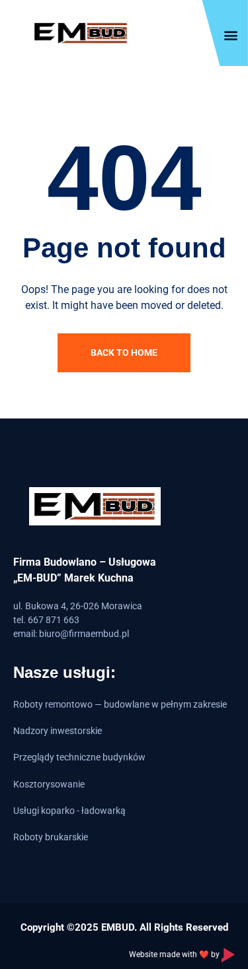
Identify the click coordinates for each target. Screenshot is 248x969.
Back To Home (124, 352)
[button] (230, 35)
